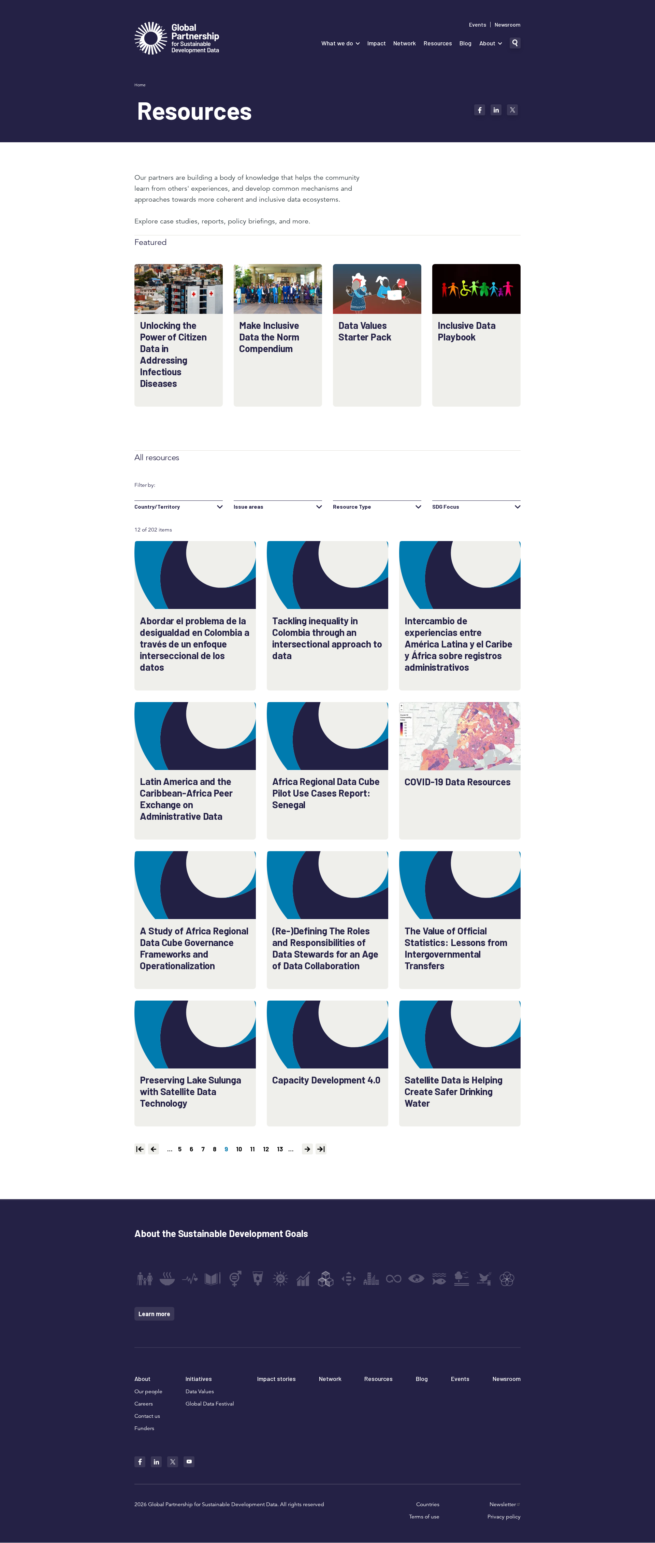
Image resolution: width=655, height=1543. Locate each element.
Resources (438, 43)
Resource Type (352, 507)
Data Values (200, 1391)
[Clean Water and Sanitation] (258, 1278)
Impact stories (276, 1378)
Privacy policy (504, 1516)
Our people (148, 1391)
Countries (427, 1504)
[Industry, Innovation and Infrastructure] (326, 1278)
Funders (144, 1428)
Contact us (147, 1416)
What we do (337, 43)
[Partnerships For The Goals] (507, 1278)
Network (404, 43)
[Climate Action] (416, 1278)
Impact (376, 43)
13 (281, 1149)
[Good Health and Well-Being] (190, 1278)
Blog (465, 43)
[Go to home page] (176, 39)
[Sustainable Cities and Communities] (371, 1278)
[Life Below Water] (439, 1278)
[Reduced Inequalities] (348, 1278)
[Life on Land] (461, 1278)
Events (477, 24)
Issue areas (248, 507)
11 (254, 1149)
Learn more (154, 1314)
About (487, 43)
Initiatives (199, 1378)
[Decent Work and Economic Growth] (303, 1278)
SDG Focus (445, 507)
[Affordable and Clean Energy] (280, 1278)
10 (240, 1149)
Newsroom (508, 24)
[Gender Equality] (235, 1278)
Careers (143, 1403)
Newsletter (503, 1504)
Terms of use (424, 1516)
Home (140, 84)
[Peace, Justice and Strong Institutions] (484, 1278)
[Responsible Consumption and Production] (393, 1278)
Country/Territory (157, 507)
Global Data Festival (210, 1403)
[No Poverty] (144, 1278)
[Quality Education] (212, 1278)
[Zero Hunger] (167, 1278)
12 (267, 1149)
